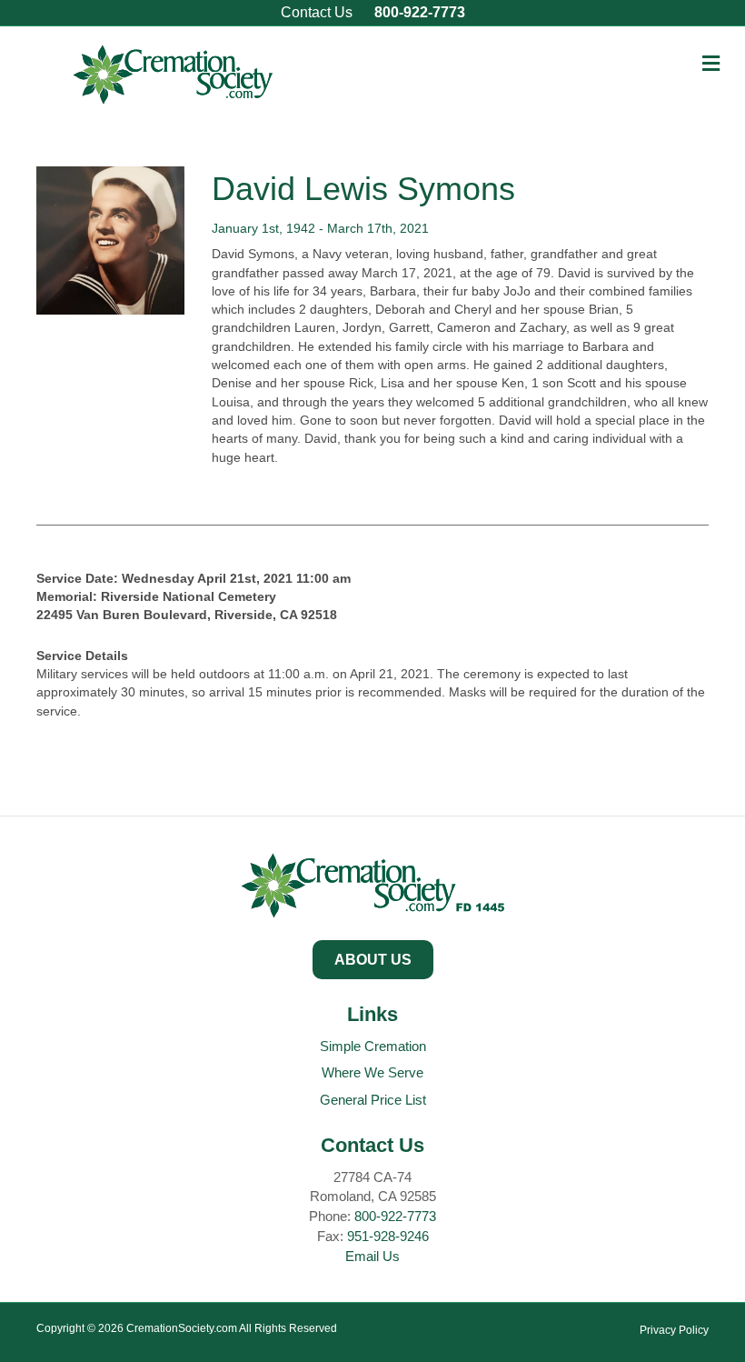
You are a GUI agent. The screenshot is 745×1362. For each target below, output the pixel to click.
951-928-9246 (388, 1236)
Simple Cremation (373, 1046)
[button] (373, 959)
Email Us (372, 1256)
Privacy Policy (674, 1330)
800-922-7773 (419, 12)
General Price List (373, 1099)
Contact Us (317, 12)
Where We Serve (372, 1072)
